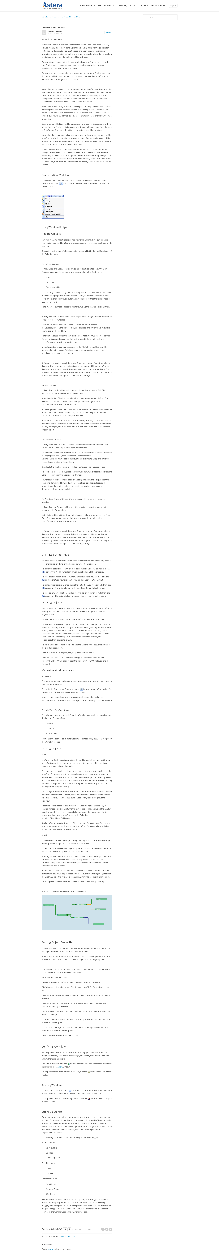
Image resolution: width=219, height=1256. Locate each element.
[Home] (52, 5)
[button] (65, 1229)
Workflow (77, 17)
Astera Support (46, 17)
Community (122, 5)
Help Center (109, 5)
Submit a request (159, 5)
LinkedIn (110, 1229)
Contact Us (144, 5)
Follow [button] (108, 32)
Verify (60, 1067)
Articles (133, 5)
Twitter (106, 1229)
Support (97, 5)
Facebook (103, 1229)
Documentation (85, 5)
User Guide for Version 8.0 (62, 17)
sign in (50, 1249)
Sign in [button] (173, 5)
